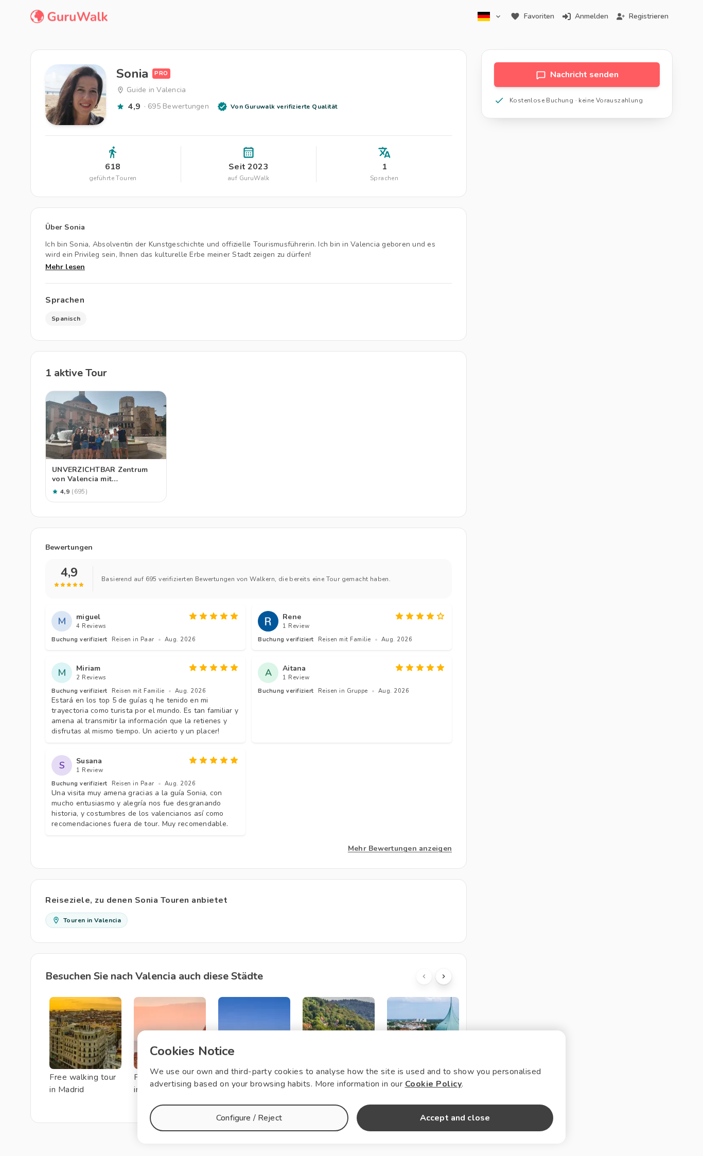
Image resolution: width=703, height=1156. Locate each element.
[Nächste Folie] (443, 976)
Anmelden (591, 16)
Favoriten (539, 16)
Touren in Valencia (92, 920)
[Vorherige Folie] (424, 976)
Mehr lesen (65, 267)
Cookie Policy (433, 1084)
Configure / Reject (249, 1118)
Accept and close (455, 1118)
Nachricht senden (584, 74)
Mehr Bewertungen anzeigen (400, 848)
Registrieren (649, 16)
